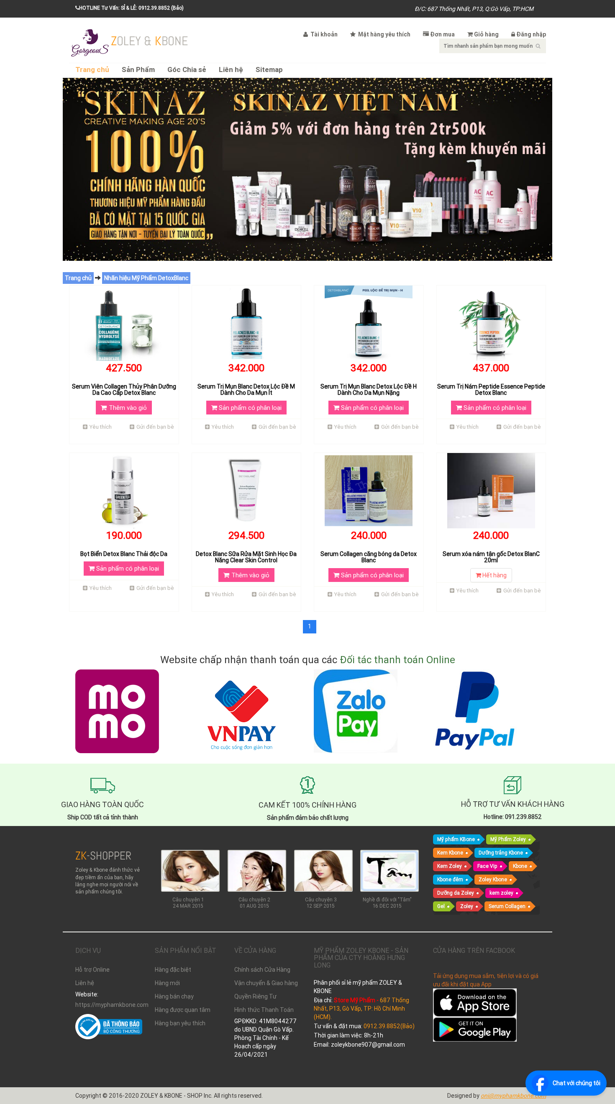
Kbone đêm (450, 879)
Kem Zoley (449, 866)
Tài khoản (323, 34)
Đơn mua (442, 34)
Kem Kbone (450, 852)
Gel (441, 906)
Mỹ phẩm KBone (456, 839)
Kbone (520, 866)
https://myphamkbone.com (108, 1005)
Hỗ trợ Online (92, 969)
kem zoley (501, 893)
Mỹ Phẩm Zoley (508, 839)
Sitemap (269, 69)
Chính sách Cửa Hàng (262, 969)
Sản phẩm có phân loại (249, 408)
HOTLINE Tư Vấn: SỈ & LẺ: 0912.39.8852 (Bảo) (131, 8)
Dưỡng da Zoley (455, 893)
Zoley (466, 906)
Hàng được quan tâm (182, 1010)
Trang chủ (92, 69)
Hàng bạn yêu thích (180, 1023)
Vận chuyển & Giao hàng (266, 983)
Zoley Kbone (493, 879)
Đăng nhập (531, 34)
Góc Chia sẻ (186, 69)
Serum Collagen (507, 906)
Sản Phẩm (138, 69)
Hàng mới (167, 983)
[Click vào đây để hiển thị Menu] (90, 42)
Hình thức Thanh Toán (264, 1010)
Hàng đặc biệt (173, 969)
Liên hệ (231, 69)
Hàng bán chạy (174, 996)
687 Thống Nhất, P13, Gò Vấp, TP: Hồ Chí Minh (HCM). (361, 1008)
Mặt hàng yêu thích (383, 34)
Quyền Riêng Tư (255, 996)
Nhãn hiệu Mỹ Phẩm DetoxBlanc (146, 278)
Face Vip (487, 866)
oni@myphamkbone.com (513, 1095)
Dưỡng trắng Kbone (501, 852)
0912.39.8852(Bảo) (389, 1026)
